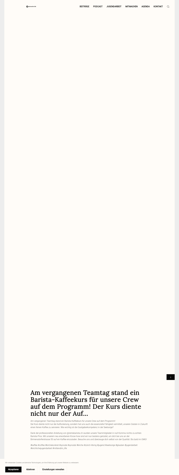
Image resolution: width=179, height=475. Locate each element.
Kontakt (158, 6)
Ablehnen (30, 469)
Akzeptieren (13, 469)
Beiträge (84, 6)
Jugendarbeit (114, 6)
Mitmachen (131, 6)
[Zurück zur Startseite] (31, 6)
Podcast (98, 6)
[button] (168, 6)
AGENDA (146, 6)
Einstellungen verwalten (53, 469)
